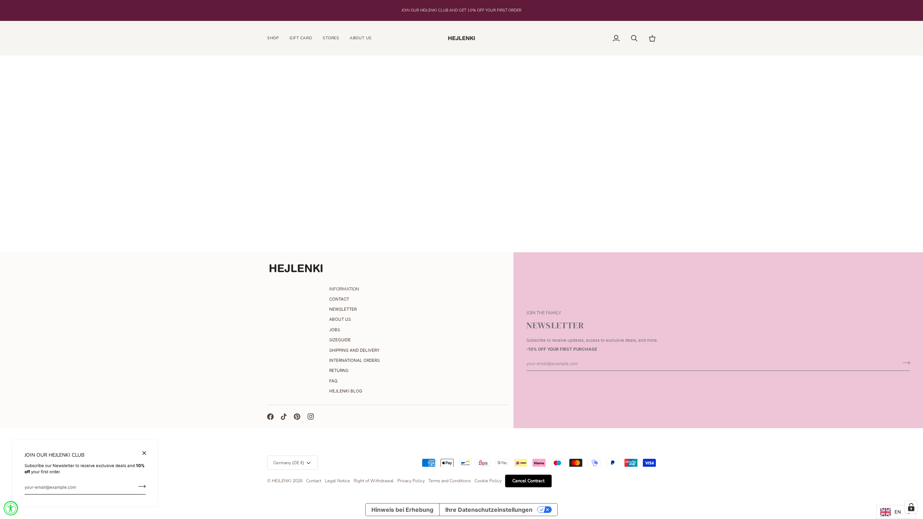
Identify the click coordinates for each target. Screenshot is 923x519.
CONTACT (339, 299)
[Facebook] (270, 416)
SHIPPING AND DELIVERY (354, 350)
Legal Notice (337, 481)
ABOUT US (340, 319)
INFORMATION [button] (344, 289)
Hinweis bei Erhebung (402, 509)
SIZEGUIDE (340, 339)
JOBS (334, 329)
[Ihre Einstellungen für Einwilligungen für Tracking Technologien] (911, 507)
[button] (275, 38)
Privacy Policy (411, 481)
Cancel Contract (528, 481)
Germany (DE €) (288, 463)
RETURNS (338, 370)
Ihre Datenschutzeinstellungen (489, 509)
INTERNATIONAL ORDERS (354, 360)
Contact (313, 481)
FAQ (333, 380)
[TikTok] (284, 416)
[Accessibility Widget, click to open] (11, 508)
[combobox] (896, 512)
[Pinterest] (297, 416)
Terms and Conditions (449, 481)
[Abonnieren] (140, 486)
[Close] (147, 453)
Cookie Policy (488, 481)
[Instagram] (311, 416)
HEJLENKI (281, 481)
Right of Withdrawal (374, 481)
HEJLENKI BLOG (345, 391)
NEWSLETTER (343, 309)
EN (898, 512)
